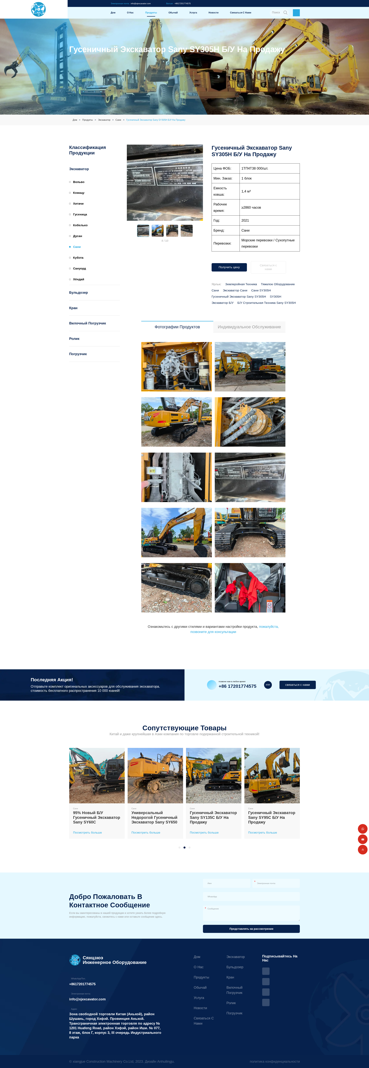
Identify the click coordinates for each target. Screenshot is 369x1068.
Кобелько (80, 225)
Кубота (78, 257)
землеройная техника (241, 284)
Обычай (173, 12)
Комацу (78, 193)
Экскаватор (104, 120)
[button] (130, 231)
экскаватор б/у (223, 303)
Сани (118, 120)
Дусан (77, 236)
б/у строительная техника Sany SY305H (266, 303)
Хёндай (78, 279)
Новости (214, 12)
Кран (73, 308)
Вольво (78, 182)
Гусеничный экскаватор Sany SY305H (239, 296)
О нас (130, 12)
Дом (113, 12)
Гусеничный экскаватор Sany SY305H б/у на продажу (155, 120)
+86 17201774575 (237, 686)
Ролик (74, 339)
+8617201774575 (82, 984)
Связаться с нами (240, 12)
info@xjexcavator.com (87, 999)
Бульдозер (78, 292)
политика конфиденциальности (275, 1061)
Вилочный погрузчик (87, 323)
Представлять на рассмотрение (251, 928)
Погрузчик (78, 354)
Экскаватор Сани (235, 290)
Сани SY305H (261, 290)
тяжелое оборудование (278, 284)
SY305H (275, 296)
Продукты (151, 12)
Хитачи (78, 203)
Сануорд (79, 268)
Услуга (193, 12)
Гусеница (80, 214)
